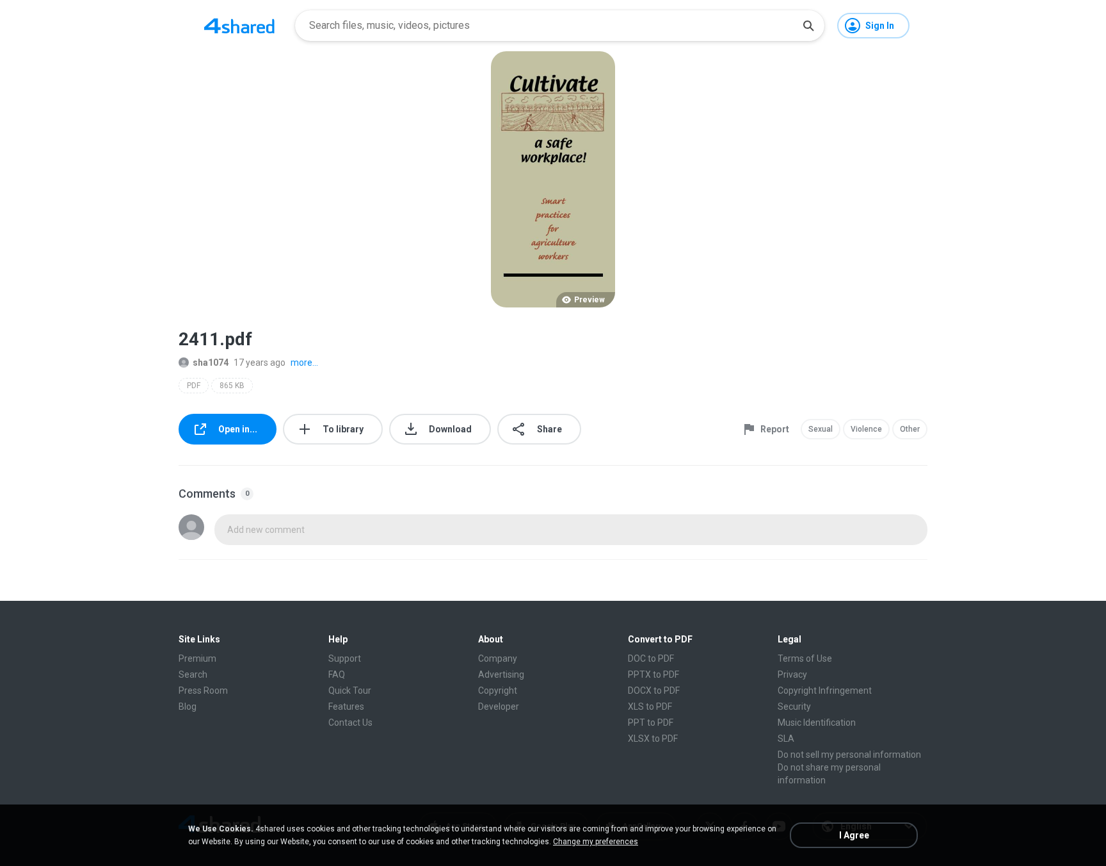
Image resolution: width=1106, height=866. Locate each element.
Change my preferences (595, 841)
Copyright (497, 690)
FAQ (336, 674)
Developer (498, 706)
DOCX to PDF (654, 690)
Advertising (501, 674)
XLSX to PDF (653, 738)
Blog (187, 706)
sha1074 (210, 362)
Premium (197, 658)
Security (794, 706)
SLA (786, 738)
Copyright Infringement (825, 690)
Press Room (203, 690)
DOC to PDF (651, 658)
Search (193, 674)
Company (497, 658)
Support (344, 658)
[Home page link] (239, 25)
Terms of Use (805, 658)
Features (346, 706)
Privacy (792, 674)
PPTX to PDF (653, 674)
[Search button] (808, 25)
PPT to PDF (650, 722)
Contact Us (350, 722)
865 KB (232, 385)
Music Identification (817, 722)
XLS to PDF (650, 706)
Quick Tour (349, 690)
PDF (193, 385)
